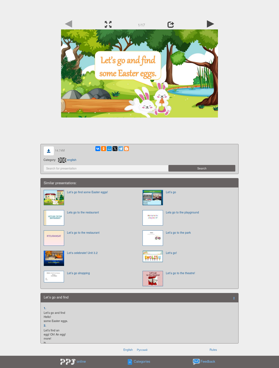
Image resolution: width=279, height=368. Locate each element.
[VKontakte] (97, 148)
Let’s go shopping (78, 273)
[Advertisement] (139, 9)
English (128, 350)
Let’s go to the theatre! (180, 273)
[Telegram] (120, 148)
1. (45, 308)
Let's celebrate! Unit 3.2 (82, 253)
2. (45, 325)
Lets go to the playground (182, 212)
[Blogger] (126, 148)
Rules (213, 350)
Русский (142, 350)
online (81, 361)
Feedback (208, 361)
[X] (115, 148)
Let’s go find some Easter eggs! (87, 192)
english (71, 160)
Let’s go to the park (178, 232)
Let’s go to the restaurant (83, 232)
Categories (142, 361)
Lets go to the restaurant (83, 212)
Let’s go (171, 192)
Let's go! (171, 253)
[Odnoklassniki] (103, 148)
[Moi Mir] (109, 148)
